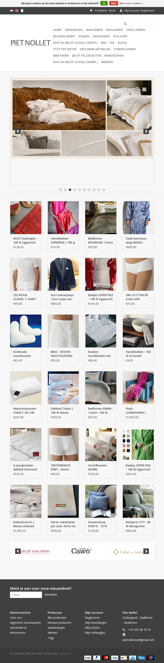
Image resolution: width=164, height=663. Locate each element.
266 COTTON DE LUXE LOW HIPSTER (137, 297)
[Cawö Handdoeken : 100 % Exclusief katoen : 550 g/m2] (138, 330)
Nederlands (11, 10)
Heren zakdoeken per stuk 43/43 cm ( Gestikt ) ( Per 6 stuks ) (63, 524)
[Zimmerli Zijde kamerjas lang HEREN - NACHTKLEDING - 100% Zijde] (138, 217)
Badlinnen (94, 30)
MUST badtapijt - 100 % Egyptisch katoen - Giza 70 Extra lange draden (25, 241)
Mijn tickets (92, 627)
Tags (51, 638)
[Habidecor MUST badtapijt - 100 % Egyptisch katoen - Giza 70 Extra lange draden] (26, 217)
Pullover (120, 36)
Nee (113, 3)
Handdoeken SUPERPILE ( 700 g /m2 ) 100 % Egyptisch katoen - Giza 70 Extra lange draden (63, 241)
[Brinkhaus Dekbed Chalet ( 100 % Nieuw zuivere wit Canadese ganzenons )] (63, 387)
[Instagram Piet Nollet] (151, 588)
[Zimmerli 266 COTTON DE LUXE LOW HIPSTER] (138, 274)
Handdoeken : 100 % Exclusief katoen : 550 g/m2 (138, 354)
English (16, 10)
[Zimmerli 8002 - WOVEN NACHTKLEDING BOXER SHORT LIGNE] (63, 330)
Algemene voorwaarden (25, 622)
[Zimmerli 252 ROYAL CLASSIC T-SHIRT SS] (26, 274)
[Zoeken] (124, 23)
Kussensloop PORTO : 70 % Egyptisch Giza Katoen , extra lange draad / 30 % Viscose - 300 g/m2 (99, 524)
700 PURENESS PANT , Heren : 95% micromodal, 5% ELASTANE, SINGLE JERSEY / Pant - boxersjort (63, 467)
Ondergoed (74, 30)
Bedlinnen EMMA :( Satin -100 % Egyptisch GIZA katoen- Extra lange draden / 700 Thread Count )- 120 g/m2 (100, 411)
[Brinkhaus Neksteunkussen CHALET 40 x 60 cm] (26, 387)
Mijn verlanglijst (95, 633)
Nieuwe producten (59, 622)
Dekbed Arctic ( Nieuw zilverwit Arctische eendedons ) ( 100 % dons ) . (25, 524)
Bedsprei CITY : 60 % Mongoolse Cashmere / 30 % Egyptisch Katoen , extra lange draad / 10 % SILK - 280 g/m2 (138, 524)
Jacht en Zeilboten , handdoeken (98, 55)
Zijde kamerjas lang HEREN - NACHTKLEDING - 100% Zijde (137, 241)
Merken (107, 62)
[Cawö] (82, 551)
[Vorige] (18, 131)
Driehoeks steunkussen (22, 354)
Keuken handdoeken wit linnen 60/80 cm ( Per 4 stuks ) (100, 354)
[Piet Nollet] (31, 43)
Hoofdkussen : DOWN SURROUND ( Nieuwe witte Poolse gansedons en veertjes (100, 467)
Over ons (16, 617)
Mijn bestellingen (96, 622)
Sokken (83, 36)
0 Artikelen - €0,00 (105, 10)
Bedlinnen (114, 30)
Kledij (122, 43)
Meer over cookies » (131, 3)
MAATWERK (61, 55)
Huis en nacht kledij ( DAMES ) (75, 62)
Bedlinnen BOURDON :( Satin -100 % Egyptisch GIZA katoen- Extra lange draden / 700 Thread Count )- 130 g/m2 (100, 241)
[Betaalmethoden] (87, 657)
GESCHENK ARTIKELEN (95, 49)
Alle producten (57, 617)
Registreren (92, 617)
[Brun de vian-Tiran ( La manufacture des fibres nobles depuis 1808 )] (34, 551)
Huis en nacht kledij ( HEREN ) (75, 43)
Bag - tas (107, 43)
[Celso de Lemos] (130, 551)
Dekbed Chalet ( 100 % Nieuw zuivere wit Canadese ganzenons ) (62, 411)
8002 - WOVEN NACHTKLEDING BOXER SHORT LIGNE (61, 354)
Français (22, 10)
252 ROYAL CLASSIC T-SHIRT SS (24, 297)
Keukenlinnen (64, 36)
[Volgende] (146, 131)
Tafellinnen (135, 30)
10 (103, 190)
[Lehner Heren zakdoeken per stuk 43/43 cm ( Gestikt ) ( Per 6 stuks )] (63, 501)
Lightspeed (64, 653)
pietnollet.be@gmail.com (138, 640)
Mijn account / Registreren (139, 10)
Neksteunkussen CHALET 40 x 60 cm (24, 411)
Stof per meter (64, 49)
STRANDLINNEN (125, 49)
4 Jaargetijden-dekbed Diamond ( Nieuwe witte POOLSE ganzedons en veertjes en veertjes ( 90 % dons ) (25, 467)
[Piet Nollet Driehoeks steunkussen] (26, 330)
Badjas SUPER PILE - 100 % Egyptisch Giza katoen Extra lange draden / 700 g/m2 (100, 297)
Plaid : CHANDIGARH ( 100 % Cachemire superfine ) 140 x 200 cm (138, 411)
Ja (104, 3)
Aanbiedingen (56, 627)
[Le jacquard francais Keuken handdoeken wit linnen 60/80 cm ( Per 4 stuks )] (101, 330)
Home (57, 30)
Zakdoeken (101, 36)
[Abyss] (82, 118)
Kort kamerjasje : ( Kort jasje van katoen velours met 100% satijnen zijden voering (63, 297)
